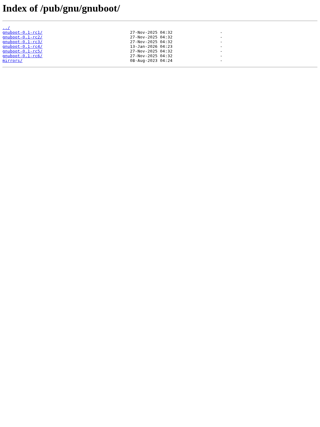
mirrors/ (12, 60)
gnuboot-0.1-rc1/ (22, 32)
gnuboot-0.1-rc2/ (22, 37)
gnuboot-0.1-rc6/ (22, 55)
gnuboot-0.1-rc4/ (22, 46)
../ (6, 27)
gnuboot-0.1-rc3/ (22, 41)
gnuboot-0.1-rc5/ (22, 51)
